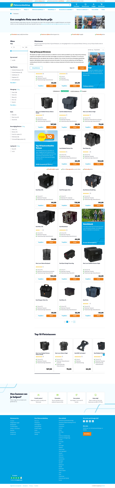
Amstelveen (61, 424)
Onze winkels (95, 9)
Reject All (72, 68)
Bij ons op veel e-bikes (75, 1)
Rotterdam (61, 468)
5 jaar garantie (37, 426)
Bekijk (51, 86)
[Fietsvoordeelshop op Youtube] (90, 421)
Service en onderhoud (82, 9)
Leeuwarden (62, 459)
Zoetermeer (61, 476)
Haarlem (61, 447)
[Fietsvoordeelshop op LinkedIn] (93, 421)
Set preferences (36, 68)
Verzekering (13, 432)
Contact (12, 421)
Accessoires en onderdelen (65, 9)
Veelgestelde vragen (14, 422)
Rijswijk (60, 466)
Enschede (61, 441)
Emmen (60, 439)
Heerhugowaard (62, 451)
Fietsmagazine (37, 424)
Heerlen (60, 453)
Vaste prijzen (40, 1)
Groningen (61, 445)
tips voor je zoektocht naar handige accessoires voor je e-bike (55, 24)
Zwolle (60, 480)
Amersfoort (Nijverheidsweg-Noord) (67, 422)
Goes (60, 443)
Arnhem (61, 428)
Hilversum (61, 457)
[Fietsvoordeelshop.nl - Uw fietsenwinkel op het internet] (20, 5)
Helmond (61, 455)
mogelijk (77, 34)
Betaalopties (13, 424)
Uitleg (18, 89)
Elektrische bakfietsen (37, 9)
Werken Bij (37, 432)
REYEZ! (103, 486)
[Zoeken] (69, 4)
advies (100, 34)
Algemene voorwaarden (15, 486)
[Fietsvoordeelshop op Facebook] (84, 421)
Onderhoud (13, 434)
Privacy (31, 486)
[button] (104, 355)
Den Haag (61, 432)
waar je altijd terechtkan (20, 34)
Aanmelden (87, 434)
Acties (103, 9)
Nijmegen (61, 461)
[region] (58, 60)
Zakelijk (36, 434)
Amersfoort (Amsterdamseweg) (66, 420)
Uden (60, 472)
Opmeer (61, 463)
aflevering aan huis (50, 34)
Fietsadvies (37, 422)
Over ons (36, 421)
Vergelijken (40, 86)
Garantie (12, 430)
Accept (82, 68)
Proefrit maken (38, 428)
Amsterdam (61, 426)
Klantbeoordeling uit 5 (26, 1)
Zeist (60, 474)
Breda (60, 430)
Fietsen (26, 9)
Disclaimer (25, 486)
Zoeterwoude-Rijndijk (64, 478)
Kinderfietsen (51, 9)
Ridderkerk (61, 465)
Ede (60, 434)
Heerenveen (61, 449)
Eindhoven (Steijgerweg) (64, 438)
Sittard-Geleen (62, 470)
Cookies (36, 486)
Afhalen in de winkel (15, 428)
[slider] (10, 51)
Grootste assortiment (56, 1)
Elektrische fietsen (14, 9)
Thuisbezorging (13, 426)
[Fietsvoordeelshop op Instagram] (87, 421)
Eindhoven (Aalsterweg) (64, 436)
